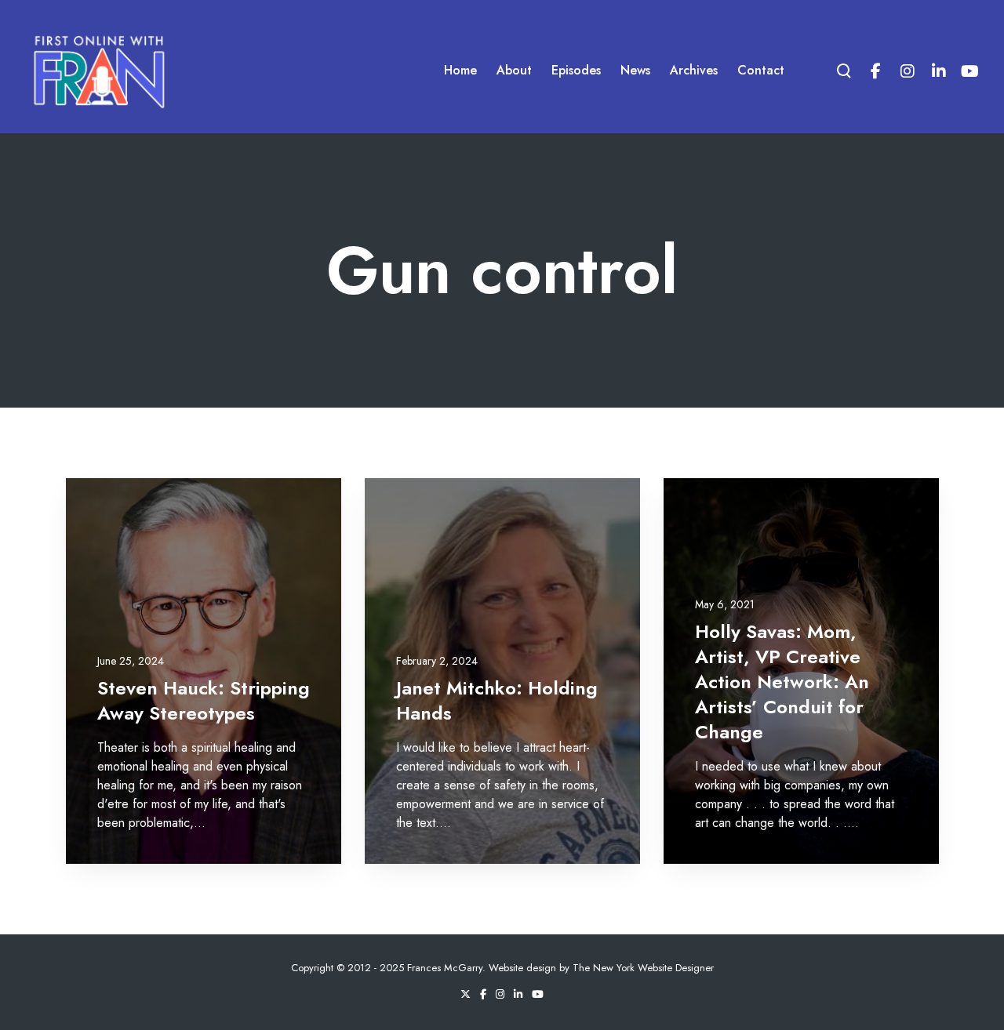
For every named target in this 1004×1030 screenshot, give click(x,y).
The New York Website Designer (643, 967)
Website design (522, 967)
